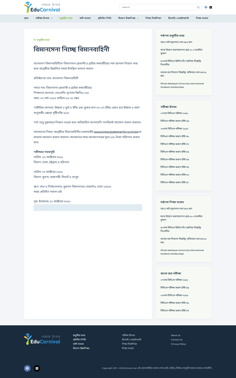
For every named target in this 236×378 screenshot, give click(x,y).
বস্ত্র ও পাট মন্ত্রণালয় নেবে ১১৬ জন (176, 42)
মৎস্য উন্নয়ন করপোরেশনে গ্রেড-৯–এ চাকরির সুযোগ (181, 52)
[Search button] (198, 7)
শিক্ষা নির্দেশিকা (153, 18)
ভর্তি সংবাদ (85, 18)
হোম (26, 18)
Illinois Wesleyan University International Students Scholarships (182, 85)
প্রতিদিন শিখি (104, 18)
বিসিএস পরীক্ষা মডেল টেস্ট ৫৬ (175, 152)
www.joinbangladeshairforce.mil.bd (116, 132)
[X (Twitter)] (211, 7)
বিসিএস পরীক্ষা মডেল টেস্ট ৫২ (175, 183)
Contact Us (177, 340)
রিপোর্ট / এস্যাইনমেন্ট (178, 18)
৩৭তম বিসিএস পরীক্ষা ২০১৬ (174, 113)
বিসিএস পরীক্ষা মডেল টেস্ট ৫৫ (175, 160)
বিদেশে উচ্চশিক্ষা (126, 18)
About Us (175, 336)
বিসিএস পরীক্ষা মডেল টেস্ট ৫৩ (175, 175)
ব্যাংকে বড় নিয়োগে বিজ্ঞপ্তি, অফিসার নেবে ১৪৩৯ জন (183, 74)
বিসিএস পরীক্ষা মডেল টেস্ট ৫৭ (175, 144)
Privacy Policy (178, 344)
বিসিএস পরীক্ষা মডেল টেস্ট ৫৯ (175, 121)
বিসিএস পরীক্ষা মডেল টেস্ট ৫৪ (175, 167)
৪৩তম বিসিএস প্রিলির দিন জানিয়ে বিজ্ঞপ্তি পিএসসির (181, 63)
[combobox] (157, 7)
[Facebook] (206, 7)
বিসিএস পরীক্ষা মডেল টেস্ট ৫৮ (175, 137)
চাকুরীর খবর (65, 18)
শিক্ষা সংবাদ (202, 18)
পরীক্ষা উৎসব (42, 18)
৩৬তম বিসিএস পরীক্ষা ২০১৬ (174, 129)
